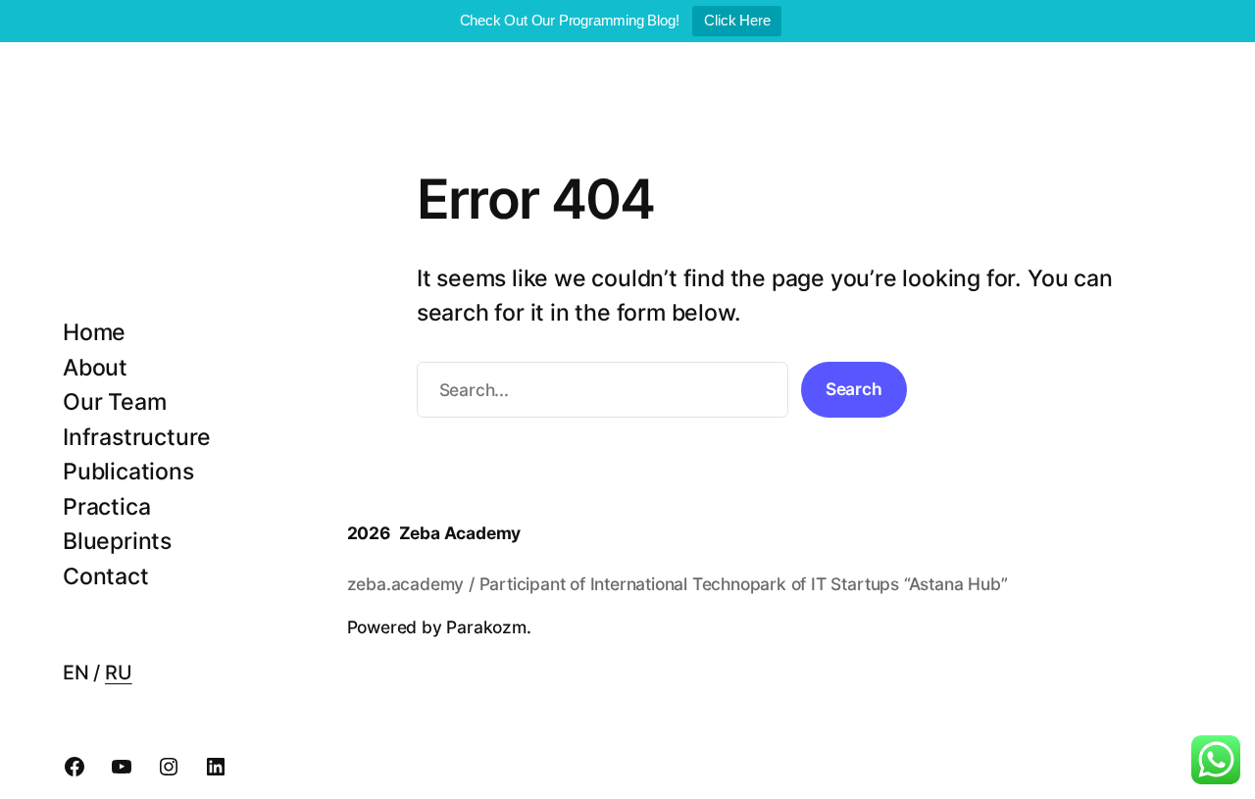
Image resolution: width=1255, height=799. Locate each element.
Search (854, 388)
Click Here (737, 20)
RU (118, 672)
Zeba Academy (460, 533)
